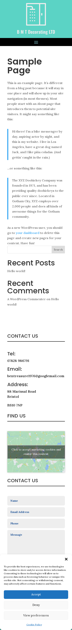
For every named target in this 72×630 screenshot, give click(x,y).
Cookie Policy (34, 624)
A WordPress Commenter (26, 299)
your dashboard (27, 233)
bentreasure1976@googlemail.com (35, 376)
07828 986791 (18, 360)
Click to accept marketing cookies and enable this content (36, 452)
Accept (36, 594)
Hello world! (16, 271)
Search (58, 249)
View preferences (36, 615)
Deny (36, 605)
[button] (66, 559)
